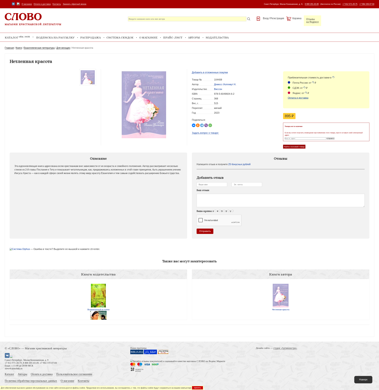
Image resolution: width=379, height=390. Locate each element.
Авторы (194, 37)
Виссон (218, 89)
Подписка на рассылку (55, 37)
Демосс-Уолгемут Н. (225, 84)
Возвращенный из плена (98, 309)
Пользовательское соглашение (74, 374)
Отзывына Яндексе (312, 20)
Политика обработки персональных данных (31, 380)
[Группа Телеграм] (18, 4)
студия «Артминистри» (285, 347)
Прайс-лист (172, 37)
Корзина (296, 18)
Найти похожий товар (294, 146)
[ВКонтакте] (193, 125)
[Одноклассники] (198, 125)
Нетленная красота (280, 309)
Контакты (57, 4)
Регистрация (277, 18)
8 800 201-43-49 (312, 4)
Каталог (9, 374)
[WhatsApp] (210, 125)
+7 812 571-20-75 (349, 4)
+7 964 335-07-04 (366, 4)
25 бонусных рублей (239, 164)
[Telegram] (202, 125)
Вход (265, 18)
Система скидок (119, 37)
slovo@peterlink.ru (13, 368)
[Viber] (206, 125)
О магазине (27, 4)
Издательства (217, 37)
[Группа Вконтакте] (13, 4)
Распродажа (90, 37)
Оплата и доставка (42, 4)
